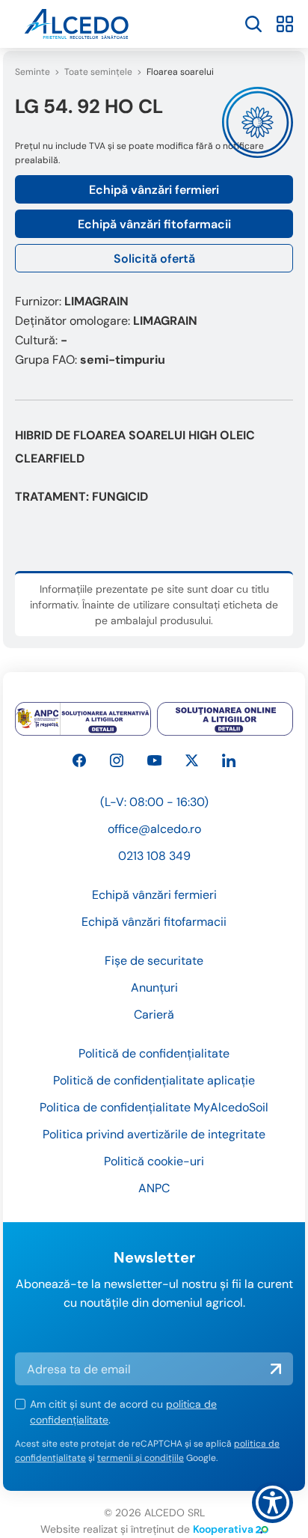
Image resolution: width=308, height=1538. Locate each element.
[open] (253, 24)
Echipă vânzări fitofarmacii (154, 224)
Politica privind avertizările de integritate (154, 1134)
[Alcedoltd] (154, 760)
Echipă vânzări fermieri (154, 190)
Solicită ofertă (154, 258)
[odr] (225, 719)
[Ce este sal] (83, 719)
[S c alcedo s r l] (228, 760)
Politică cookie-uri (154, 1161)
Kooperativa (223, 1529)
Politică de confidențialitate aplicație (154, 1080)
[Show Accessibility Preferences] (272, 1502)
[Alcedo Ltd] (79, 760)
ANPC (154, 1188)
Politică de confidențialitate (154, 1053)
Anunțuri (154, 987)
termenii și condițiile (140, 1458)
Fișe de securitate (154, 960)
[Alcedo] (116, 760)
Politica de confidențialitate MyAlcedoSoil (154, 1107)
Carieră (154, 1014)
